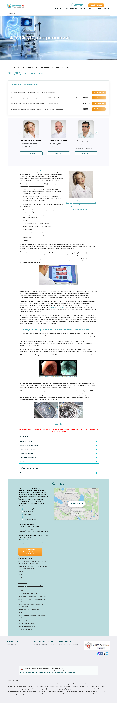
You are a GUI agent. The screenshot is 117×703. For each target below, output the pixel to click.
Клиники (58, 8)
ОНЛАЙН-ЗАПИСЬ (96, 5)
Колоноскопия (28, 67)
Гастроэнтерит (22, 583)
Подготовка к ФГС (14, 67)
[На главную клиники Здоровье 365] (16, 6)
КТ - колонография (43, 67)
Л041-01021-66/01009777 (27, 672)
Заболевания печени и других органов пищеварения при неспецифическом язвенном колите (32, 610)
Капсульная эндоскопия (60, 67)
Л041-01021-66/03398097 (41, 672)
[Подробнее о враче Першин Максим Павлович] (60, 129)
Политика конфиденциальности (33, 697)
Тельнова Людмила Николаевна (81, 201)
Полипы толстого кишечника (26, 623)
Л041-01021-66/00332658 (70, 672)
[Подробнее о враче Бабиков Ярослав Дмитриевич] (87, 129)
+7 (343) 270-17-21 (79, 5)
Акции (89, 8)
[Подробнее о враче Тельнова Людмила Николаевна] (32, 129)
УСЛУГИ (65, 8)
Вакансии (106, 8)
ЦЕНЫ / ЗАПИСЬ (80, 8)
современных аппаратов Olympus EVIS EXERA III (43, 170)
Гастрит (20, 574)
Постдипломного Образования (81, 207)
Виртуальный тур (64, 641)
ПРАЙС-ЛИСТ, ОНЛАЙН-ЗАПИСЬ (43, 641)
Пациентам (97, 8)
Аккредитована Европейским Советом (81, 205)
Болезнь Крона (22, 620)
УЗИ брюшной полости (25, 629)
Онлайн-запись (99, 92)
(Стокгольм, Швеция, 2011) (81, 209)
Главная (12, 17)
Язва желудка (22, 571)
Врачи (72, 8)
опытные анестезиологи (56, 307)
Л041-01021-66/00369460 (56, 672)
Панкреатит (21, 577)
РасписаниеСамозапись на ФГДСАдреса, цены (30, 552)
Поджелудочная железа (25, 580)
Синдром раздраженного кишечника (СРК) (31, 586)
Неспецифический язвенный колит (28, 593)
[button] (76, 504)
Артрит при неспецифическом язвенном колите (32, 596)
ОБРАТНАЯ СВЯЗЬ (12, 641)
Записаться (31, 153)
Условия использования (46, 697)
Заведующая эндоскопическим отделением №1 (81, 203)
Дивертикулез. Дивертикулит (26, 626)
